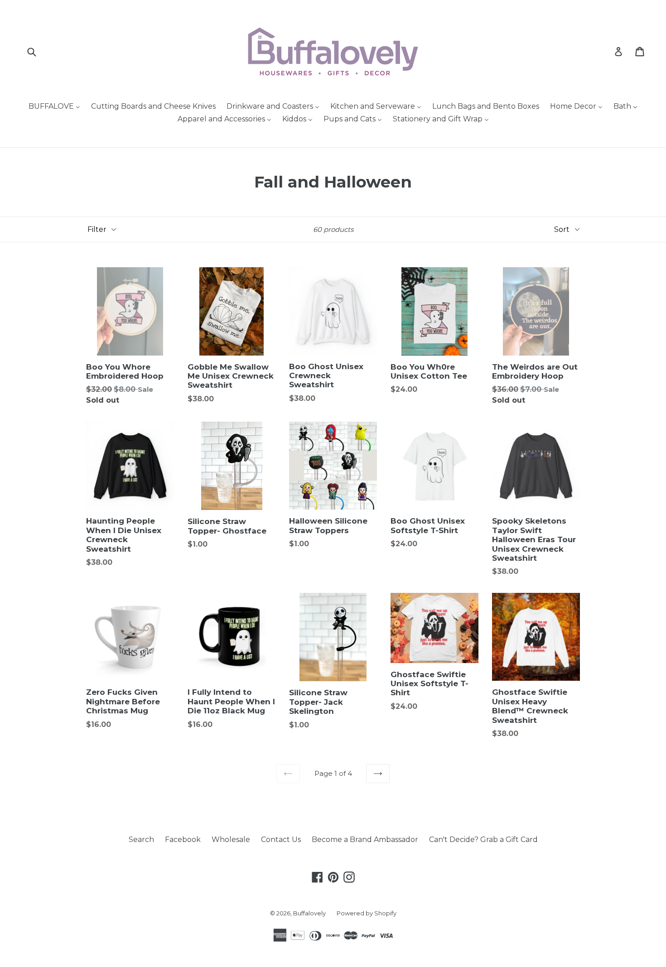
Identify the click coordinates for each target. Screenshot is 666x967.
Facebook (183, 839)
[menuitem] (54, 107)
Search (141, 839)
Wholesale (231, 839)
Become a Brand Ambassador (365, 839)
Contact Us (281, 839)
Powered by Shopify (366, 913)
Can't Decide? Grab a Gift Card (483, 839)
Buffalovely (309, 913)
